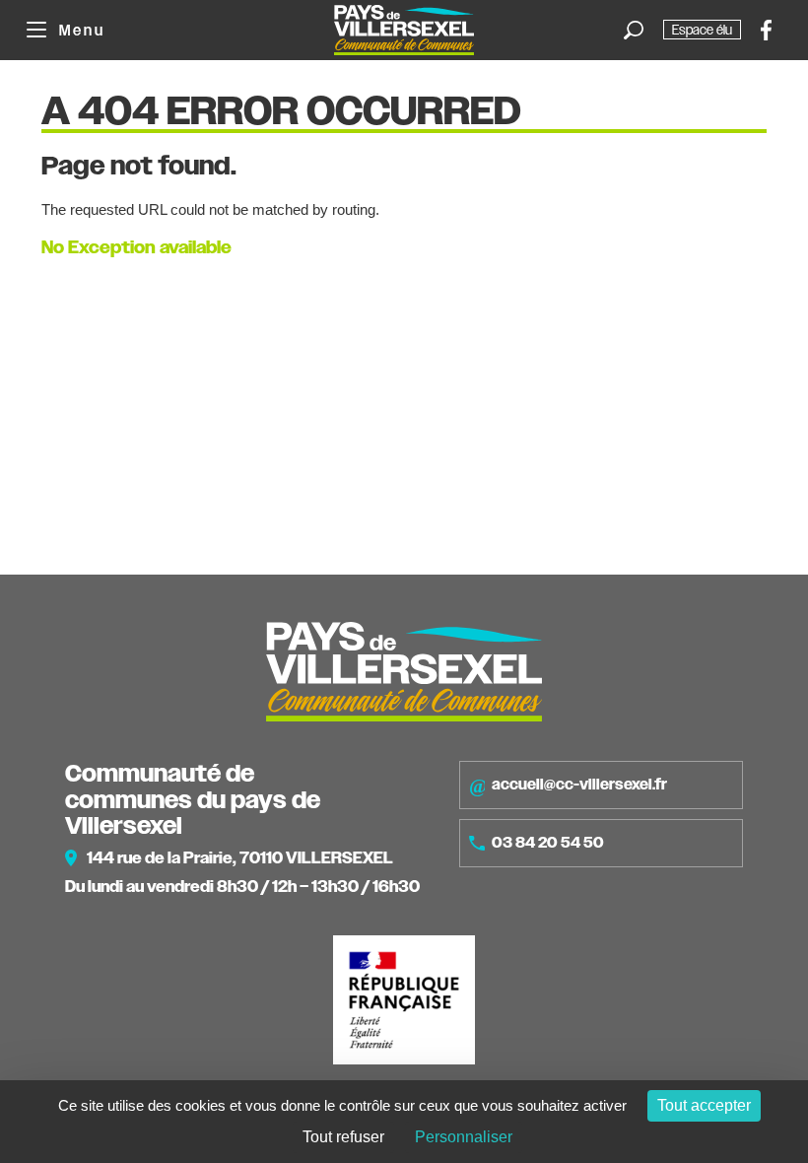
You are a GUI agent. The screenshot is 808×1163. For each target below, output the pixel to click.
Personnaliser (463, 1137)
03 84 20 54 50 (548, 843)
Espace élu (702, 29)
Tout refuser (343, 1137)
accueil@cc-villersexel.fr (579, 784)
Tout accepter (704, 1105)
